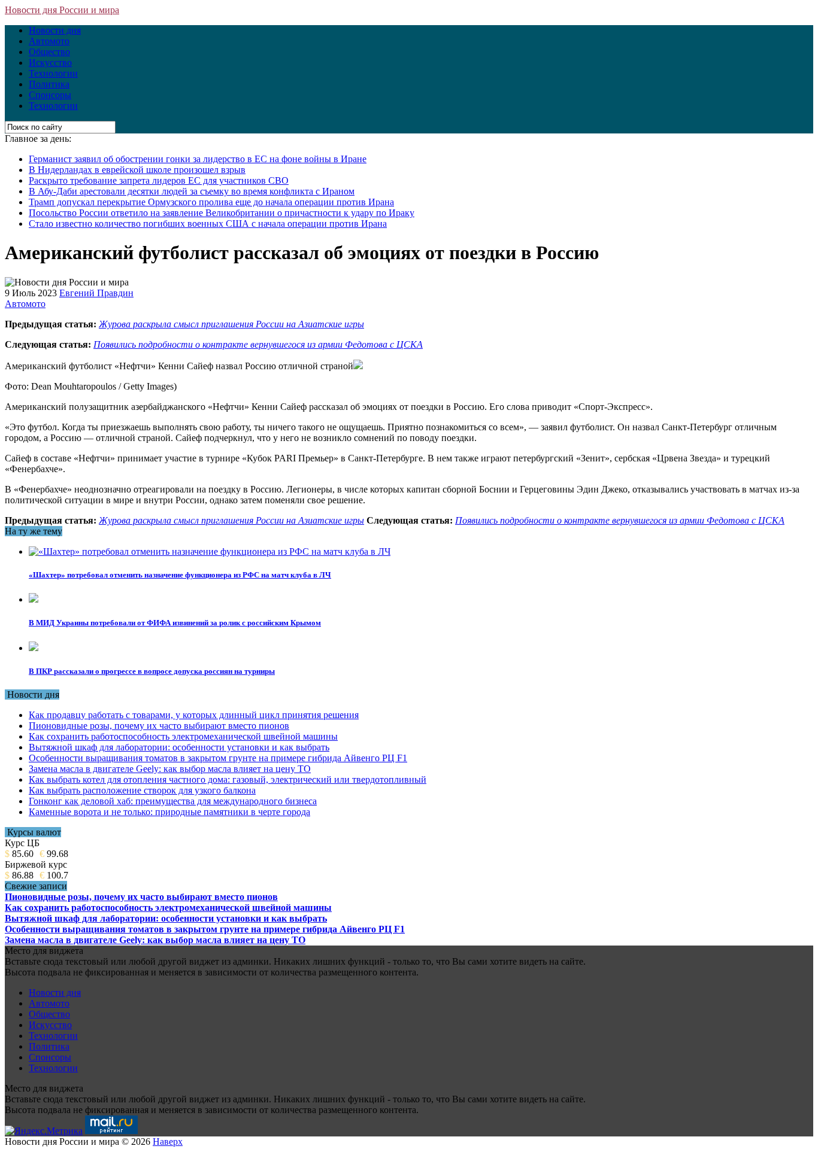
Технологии (53, 73)
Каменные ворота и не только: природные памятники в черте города (169, 812)
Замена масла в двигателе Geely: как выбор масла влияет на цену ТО (170, 769)
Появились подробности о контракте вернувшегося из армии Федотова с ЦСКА (258, 344)
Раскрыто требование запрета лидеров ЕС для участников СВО (159, 180)
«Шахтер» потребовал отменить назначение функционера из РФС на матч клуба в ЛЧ (180, 574)
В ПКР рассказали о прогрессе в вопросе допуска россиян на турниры (152, 671)
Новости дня (55, 30)
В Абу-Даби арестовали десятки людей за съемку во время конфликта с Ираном (192, 191)
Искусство (50, 62)
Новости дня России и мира (62, 10)
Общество (49, 52)
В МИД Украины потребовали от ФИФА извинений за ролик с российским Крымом (175, 622)
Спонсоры (50, 95)
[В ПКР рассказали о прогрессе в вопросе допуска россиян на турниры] (33, 648)
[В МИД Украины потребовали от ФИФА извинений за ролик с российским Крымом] (33, 599)
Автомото (49, 41)
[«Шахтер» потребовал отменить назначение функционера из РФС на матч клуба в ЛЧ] (209, 551)
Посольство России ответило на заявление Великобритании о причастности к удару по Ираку (221, 213)
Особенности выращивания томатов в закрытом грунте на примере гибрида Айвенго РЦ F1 (218, 758)
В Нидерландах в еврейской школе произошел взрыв (137, 170)
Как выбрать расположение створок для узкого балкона (142, 790)
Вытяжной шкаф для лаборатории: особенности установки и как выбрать (179, 747)
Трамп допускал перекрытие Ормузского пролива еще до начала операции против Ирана (211, 202)
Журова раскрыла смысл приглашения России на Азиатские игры (231, 324)
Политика (49, 84)
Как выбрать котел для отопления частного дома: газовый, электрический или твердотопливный (227, 779)
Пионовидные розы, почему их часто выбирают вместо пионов (159, 726)
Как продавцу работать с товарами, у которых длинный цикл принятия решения (194, 715)
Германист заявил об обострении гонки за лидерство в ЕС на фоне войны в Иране (197, 159)
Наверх (168, 1141)
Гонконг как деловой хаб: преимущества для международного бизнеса (173, 801)
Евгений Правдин (96, 293)
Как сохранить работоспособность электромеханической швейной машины (183, 736)
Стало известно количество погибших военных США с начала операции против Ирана (208, 223)
